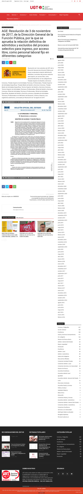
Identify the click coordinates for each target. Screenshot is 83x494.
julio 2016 (60, 305)
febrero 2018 (61, 261)
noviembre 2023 (62, 109)
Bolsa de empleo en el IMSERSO (10, 196)
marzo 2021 (61, 179)
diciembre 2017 (62, 266)
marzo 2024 (61, 101)
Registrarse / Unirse (18, 1)
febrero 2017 (61, 288)
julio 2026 (60, 62)
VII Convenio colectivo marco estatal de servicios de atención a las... (45, 438)
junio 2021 (61, 172)
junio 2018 (61, 251)
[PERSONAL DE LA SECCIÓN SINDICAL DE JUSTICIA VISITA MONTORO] (46, 226)
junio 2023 (61, 121)
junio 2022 (61, 145)
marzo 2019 (61, 232)
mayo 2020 (61, 201)
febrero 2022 (61, 155)
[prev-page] (3, 240)
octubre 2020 (61, 191)
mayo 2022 (61, 147)
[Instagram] (74, 1)
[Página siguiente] (6, 102)
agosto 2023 (61, 116)
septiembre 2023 (62, 113)
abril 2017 (60, 283)
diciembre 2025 (62, 79)
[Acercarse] (19, 102)
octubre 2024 (61, 94)
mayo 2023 (61, 123)
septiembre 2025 (62, 87)
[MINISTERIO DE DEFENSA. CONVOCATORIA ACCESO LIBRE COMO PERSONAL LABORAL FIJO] (10, 226)
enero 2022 (61, 157)
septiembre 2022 (62, 140)
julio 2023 (60, 118)
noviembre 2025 (62, 82)
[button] (79, 15)
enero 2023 (61, 133)
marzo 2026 (61, 72)
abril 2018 (60, 256)
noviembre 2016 (62, 295)
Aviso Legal (26, 1)
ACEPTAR (41, 492)
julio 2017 (60, 276)
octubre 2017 (61, 271)
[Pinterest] (10, 62)
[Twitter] (77, 1)
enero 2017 (61, 290)
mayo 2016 (61, 310)
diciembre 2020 (62, 186)
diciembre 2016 (62, 293)
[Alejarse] (16, 102)
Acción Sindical (33, 15)
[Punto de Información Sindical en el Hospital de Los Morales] (6, 446)
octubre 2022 (61, 138)
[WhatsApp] (14, 62)
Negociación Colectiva (12, 18)
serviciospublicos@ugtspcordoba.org (40, 486)
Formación (42, 15)
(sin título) (60, 31)
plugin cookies (79, 492)
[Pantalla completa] (31, 102)
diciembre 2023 (62, 106)
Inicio (8, 15)
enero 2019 (61, 237)
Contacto (32, 1)
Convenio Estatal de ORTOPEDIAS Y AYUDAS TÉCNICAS (44, 455)
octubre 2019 (61, 218)
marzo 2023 (61, 128)
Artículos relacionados (8, 217)
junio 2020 (61, 198)
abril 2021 (60, 176)
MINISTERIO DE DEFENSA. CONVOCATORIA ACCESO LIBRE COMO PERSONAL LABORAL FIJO (10, 235)
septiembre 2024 (62, 96)
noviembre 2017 (62, 268)
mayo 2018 (61, 254)
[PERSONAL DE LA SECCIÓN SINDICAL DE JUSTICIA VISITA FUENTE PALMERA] (28, 226)
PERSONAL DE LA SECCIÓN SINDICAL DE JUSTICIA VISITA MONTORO (45, 235)
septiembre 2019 (62, 220)
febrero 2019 (61, 234)
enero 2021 (61, 184)
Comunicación (52, 15)
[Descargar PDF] (28, 102)
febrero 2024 (61, 104)
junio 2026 (61, 65)
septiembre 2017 (62, 273)
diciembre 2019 (62, 213)
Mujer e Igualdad (63, 15)
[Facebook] (72, 1)
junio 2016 (61, 307)
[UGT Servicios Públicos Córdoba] (41, 7)
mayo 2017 (61, 281)
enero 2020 (61, 210)
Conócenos (23, 15)
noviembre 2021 (62, 162)
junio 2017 (61, 278)
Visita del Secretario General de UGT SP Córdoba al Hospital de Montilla (68, 49)
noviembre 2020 (62, 188)
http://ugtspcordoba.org (18, 209)
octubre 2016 (61, 297)
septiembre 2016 (62, 300)
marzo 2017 (61, 285)
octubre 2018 (61, 244)
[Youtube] (80, 1)
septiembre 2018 (62, 247)
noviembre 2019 (62, 215)
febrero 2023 (61, 130)
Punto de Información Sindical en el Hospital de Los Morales (69, 35)
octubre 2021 (61, 164)
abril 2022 (60, 150)
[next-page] (5, 240)
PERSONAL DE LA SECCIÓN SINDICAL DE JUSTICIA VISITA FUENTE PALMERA (27, 235)
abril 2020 (60, 203)
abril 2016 (60, 312)
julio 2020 (60, 196)
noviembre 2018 (62, 242)
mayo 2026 (61, 67)
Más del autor (20, 217)
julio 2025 (60, 92)
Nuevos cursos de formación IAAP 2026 (68, 45)
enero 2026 (61, 77)
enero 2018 (61, 264)
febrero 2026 (61, 75)
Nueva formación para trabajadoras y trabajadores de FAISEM (67, 40)
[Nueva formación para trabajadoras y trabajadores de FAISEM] (6, 454)
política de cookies (37, 491)
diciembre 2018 (62, 239)
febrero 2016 (61, 317)
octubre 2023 (61, 111)
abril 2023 (60, 125)
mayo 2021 (61, 174)
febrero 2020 (61, 208)
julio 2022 (60, 142)
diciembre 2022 (62, 135)
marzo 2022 (61, 152)
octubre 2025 (61, 84)
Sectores (14, 15)
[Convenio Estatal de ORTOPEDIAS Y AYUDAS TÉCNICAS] (33, 455)
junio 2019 (61, 225)
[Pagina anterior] (3, 102)
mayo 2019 (61, 227)
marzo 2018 (61, 259)
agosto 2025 (61, 89)
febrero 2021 (61, 181)
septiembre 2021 (62, 167)
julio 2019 (60, 222)
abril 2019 (60, 230)
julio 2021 (60, 169)
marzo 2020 (61, 205)
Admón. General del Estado (12, 25)
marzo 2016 (61, 314)
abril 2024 (60, 99)
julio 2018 (60, 249)
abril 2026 (60, 70)
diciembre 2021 (62, 159)
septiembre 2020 (62, 193)
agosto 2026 (61, 60)
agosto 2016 (61, 302)
